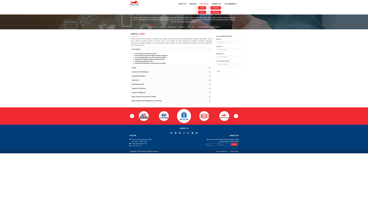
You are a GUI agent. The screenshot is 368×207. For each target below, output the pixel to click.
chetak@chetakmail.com (139, 143)
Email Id (219, 46)
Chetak (136, 3)
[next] (236, 116)
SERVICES (192, 4)
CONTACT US (216, 4)
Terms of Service (221, 151)
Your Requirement (223, 61)
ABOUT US (182, 4)
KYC (193, 27)
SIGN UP (234, 144)
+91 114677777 (136, 146)
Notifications (215, 27)
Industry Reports (203, 27)
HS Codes (162, 27)
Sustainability (230, 4)
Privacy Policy (234, 151)
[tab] (171, 49)
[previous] (132, 116)
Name (218, 39)
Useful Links (153, 27)
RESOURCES (204, 4)
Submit (218, 71)
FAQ (188, 27)
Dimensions (172, 27)
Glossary (182, 27)
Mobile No (220, 54)
